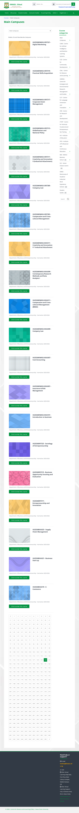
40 (38, 628)
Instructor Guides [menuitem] (34, 13)
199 (14, 688)
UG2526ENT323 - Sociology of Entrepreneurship (42, 445)
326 (38, 731)
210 (14, 691)
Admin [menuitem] (55, 13)
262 (45, 707)
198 (10, 688)
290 (26, 719)
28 (34, 624)
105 (34, 652)
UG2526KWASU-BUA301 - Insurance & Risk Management (42, 388)
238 (38, 699)
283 (41, 715)
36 (22, 628)
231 (10, 699)
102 (22, 652)
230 (49, 695)
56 (14, 636)
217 (41, 691)
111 (14, 656)
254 (14, 707)
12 (14, 620)
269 (30, 711)
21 (50, 620)
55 (11, 636)
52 (42, 632)
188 (14, 684)
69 (22, 640)
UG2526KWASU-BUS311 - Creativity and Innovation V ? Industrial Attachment (42, 245)
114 (26, 656)
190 (22, 684)
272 (41, 711)
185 (45, 680)
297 (10, 723)
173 (41, 676)
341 (10, 739)
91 (22, 648)
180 (26, 680)
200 (18, 688)
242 (10, 703)
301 (26, 723)
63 (42, 636)
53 (46, 632)
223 (22, 695)
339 (45, 735)
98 (50, 648)
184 (41, 680)
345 (26, 739)
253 (10, 707)
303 (34, 723)
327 (41, 731)
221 (14, 695)
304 (38, 723)
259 (34, 707)
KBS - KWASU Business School (63, 157)
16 (30, 620)
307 (49, 723)
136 (26, 664)
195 (41, 684)
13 (18, 620)
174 (45, 676)
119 (45, 656)
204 (34, 688)
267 (22, 711)
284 (45, 715)
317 (45, 727)
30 (42, 624)
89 (14, 648)
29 (38, 624)
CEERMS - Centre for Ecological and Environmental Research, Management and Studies (64, 86)
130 (45, 660)
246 (26, 703)
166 (14, 676)
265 (14, 711)
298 (14, 723)
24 (18, 624)
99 (11, 652)
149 (34, 668)
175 (49, 676)
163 (45, 672)
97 (46, 648)
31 (46, 624)
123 (18, 660)
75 (46, 640)
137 (30, 664)
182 (34, 680)
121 (10, 660)
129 (41, 660)
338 (41, 735)
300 (22, 723)
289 (22, 719)
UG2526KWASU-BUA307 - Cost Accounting (42, 359)
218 (45, 691)
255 (18, 707)
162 (41, 672)
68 (18, 640)
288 (18, 719)
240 (45, 699)
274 (49, 711)
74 (42, 640)
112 (18, 656)
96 (42, 648)
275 (10, 715)
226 (34, 695)
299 (18, 723)
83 (34, 644)
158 (26, 672)
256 (22, 707)
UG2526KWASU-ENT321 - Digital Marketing (42, 43)
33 (11, 628)
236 (30, 699)
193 (34, 684)
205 (38, 688)
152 (45, 668)
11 (11, 620)
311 (22, 727)
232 (14, 699)
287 (14, 719)
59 (26, 636)
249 (38, 703)
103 (26, 652)
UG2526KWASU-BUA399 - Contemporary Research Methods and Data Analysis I (42, 275)
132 (10, 664)
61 (34, 636)
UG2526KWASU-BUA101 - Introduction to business (42, 416)
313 (30, 727)
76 (50, 640)
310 (18, 727)
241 (49, 699)
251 (45, 703)
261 (41, 707)
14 (22, 620)
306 (45, 723)
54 (50, 632)
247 (30, 703)
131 (49, 660)
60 (30, 636)
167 (18, 676)
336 (34, 735)
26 (26, 624)
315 (38, 727)
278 (22, 715)
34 (14, 628)
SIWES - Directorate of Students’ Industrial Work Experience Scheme (64, 179)
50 (34, 632)
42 (46, 628)
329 (49, 731)
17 (34, 620)
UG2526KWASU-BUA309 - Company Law (42, 330)
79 (18, 644)
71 (30, 640)
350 (45, 739)
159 (30, 672)
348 (38, 739)
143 (10, 668)
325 (34, 731)
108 (45, 652)
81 (26, 644)
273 (45, 711)
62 (38, 636)
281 (34, 715)
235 (26, 699)
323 (26, 731)
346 (30, 739)
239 (41, 699)
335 (30, 735)
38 (30, 628)
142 (49, 664)
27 (30, 624)
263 (49, 707)
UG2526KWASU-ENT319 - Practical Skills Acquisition (43, 72)
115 (30, 656)
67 (14, 640)
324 (30, 731)
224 (26, 695)
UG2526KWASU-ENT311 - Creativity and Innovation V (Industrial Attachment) (42, 159)
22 (11, 624)
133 (14, 664)
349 (41, 739)
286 (10, 719)
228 (41, 695)
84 (38, 644)
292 (34, 719)
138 (34, 664)
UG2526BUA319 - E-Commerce (40, 588)
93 (30, 648)
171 (34, 676)
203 (30, 688)
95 (38, 648)
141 (45, 664)
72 (34, 640)
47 (22, 632)
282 (38, 715)
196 (45, 684)
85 (42, 644)
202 (26, 688)
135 (22, 664)
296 (49, 719)
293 (38, 719)
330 (10, 735)
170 (30, 676)
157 (22, 672)
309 (14, 727)
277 (18, 715)
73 (38, 640)
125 (26, 660)
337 (38, 735)
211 (18, 691)
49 (30, 632)
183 (38, 680)
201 (22, 688)
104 (30, 652)
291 (30, 719)
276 (14, 715)
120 (49, 656)
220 (10, 695)
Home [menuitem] (6, 13)
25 (22, 624)
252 (49, 703)
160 (34, 672)
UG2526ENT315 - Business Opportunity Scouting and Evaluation (43, 474)
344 (22, 739)
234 (22, 699)
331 (14, 735)
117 (38, 656)
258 (30, 707)
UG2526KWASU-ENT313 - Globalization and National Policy (42, 130)
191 (26, 684)
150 (38, 668)
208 (49, 688)
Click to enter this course (19, 62)
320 (14, 731)
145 (18, 668)
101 (18, 652)
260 (38, 707)
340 (49, 735)
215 (34, 691)
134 (18, 664)
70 (26, 640)
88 (11, 648)
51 (38, 632)
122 (14, 660)
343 (18, 739)
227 (38, 695)
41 (42, 628)
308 (10, 727)
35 (18, 628)
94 (34, 648)
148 (30, 668)
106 (38, 652)
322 (22, 731)
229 (45, 695)
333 (22, 735)
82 (30, 644)
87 (50, 644)
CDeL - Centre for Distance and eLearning (64, 73)
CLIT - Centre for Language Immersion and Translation (63, 102)
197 (49, 684)
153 (49, 668)
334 (26, 735)
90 (18, 648)
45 (14, 632)
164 (49, 672)
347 (34, 739)
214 (30, 691)
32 (50, 624)
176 (10, 680)
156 (18, 672)
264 (10, 711)
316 (41, 727)
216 (38, 691)
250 (41, 703)
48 (26, 632)
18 (38, 620)
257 (26, 707)
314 (34, 727)
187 (10, 684)
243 (14, 703)
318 (49, 727)
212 (22, 691)
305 (41, 723)
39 (34, 628)
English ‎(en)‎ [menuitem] (63, 13)
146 (22, 668)
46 (18, 632)
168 (22, 676)
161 (38, 672)
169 (26, 676)
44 (11, 632)
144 (14, 668)
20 (46, 620)
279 (26, 715)
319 (10, 731)
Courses (6, 18)
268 (26, 711)
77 (11, 644)
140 (41, 664)
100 (14, 652)
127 (34, 660)
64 (46, 636)
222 (18, 695)
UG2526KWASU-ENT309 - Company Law (42, 187)
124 (22, 660)
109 (49, 652)
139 (38, 664)
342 (14, 739)
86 (46, 644)
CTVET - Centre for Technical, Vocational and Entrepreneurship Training (64, 127)
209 (10, 691)
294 (41, 719)
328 (45, 731)
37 (26, 628)
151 (41, 668)
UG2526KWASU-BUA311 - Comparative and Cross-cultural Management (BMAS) (42, 303)
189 (18, 684)
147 (26, 668)
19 (42, 620)
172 (38, 676)
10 (50, 616)
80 (22, 644)
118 (41, 656)
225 (30, 695)
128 (38, 660)
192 (30, 684)
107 (41, 652)
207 (45, 688)
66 (11, 640)
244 (18, 703)
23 (14, 624)
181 (30, 680)
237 (34, 699)
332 (18, 735)
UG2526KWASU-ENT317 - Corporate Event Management (42, 102)
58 (22, 636)
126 (30, 660)
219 (49, 691)
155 (14, 672)
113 (22, 656)
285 (49, 715)
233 (18, 699)
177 (14, 680)
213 (26, 691)
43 (50, 628)
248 (34, 703)
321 (18, 731)
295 (45, 719)
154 (10, 672)
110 (10, 656)
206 (41, 688)
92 (26, 648)
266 (18, 711)
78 (14, 644)
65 (50, 636)
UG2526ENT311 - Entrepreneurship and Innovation (41, 503)
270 (34, 711)
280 (30, 715)
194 (38, 684)
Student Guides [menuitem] (22, 13)
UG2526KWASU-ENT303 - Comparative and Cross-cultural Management (42, 216)
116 (34, 656)
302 (30, 723)
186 (49, 680)
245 (22, 703)
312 (26, 727)
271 (38, 711)
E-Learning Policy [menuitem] (46, 13)
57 (18, 636)
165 (10, 676)
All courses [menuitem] (13, 13)
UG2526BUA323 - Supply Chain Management (42, 531)
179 (22, 680)
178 (18, 680)
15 (26, 620)
